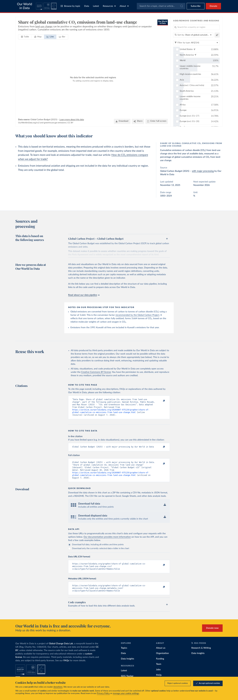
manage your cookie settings (126, 693)
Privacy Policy (103, 693)
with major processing (203, 171)
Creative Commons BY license (96, 372)
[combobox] (161, 6)
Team (158, 664)
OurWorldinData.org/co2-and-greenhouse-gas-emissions (42, 123)
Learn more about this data (71, 120)
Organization (162, 653)
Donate (213, 6)
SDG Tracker (127, 676)
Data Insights (127, 659)
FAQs (66, 660)
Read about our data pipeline (82, 295)
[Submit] (181, 6)
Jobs (158, 669)
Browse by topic (72, 6)
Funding (160, 659)
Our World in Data (24, 6)
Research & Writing (201, 648)
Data (86, 6)
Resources (108, 6)
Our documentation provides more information (107, 537)
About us (160, 648)
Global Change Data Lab (61, 643)
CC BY (70, 123)
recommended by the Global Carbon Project (137, 315)
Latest (96, 6)
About (123, 6)
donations (57, 687)
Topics (124, 648)
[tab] (25, 37)
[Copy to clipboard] (160, 400)
